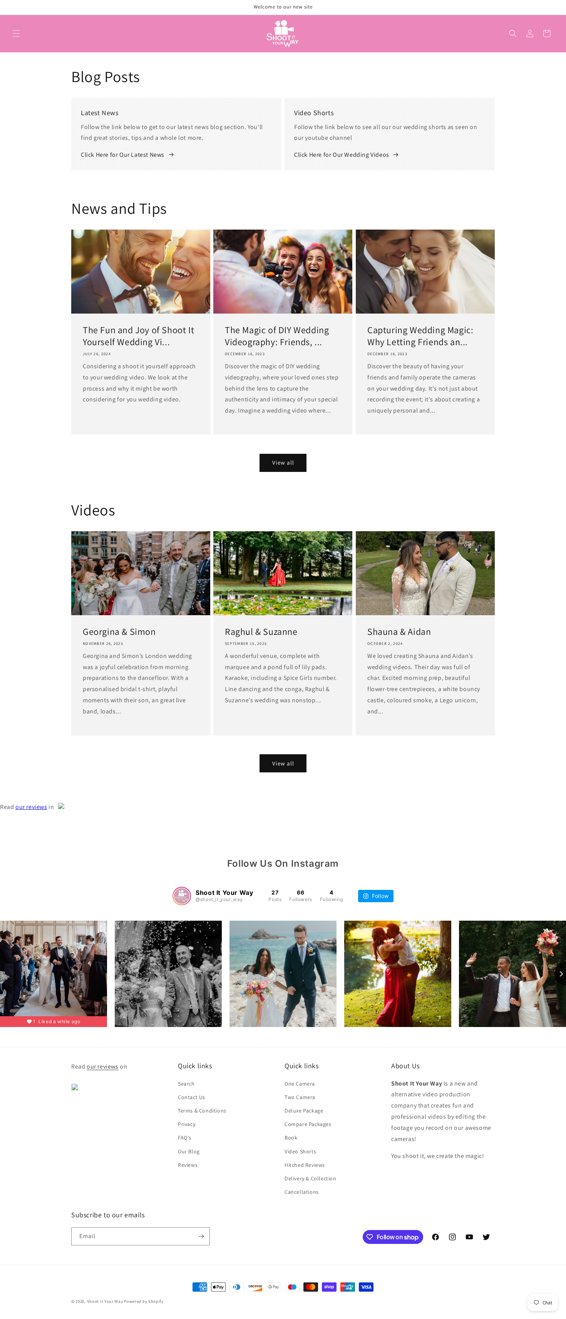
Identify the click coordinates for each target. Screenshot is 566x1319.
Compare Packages (308, 1124)
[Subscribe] (201, 1236)
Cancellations (302, 1191)
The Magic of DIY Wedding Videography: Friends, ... (277, 336)
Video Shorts (300, 1151)
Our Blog (189, 1151)
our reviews (31, 807)
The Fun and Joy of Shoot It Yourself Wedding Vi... (138, 336)
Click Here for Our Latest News (122, 155)
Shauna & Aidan (399, 632)
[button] (16, 33)
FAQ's (184, 1137)
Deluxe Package (304, 1110)
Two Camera (300, 1097)
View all (283, 462)
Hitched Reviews (305, 1164)
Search (186, 1083)
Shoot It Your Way (105, 1301)
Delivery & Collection (311, 1178)
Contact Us (191, 1097)
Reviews (188, 1164)
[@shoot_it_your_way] (181, 896)
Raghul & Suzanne (261, 632)
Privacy (186, 1124)
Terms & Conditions (202, 1110)
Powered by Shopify (144, 1301)
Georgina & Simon (119, 632)
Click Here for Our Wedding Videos (341, 155)
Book (291, 1137)
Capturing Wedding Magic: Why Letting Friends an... (420, 336)
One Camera (300, 1083)
